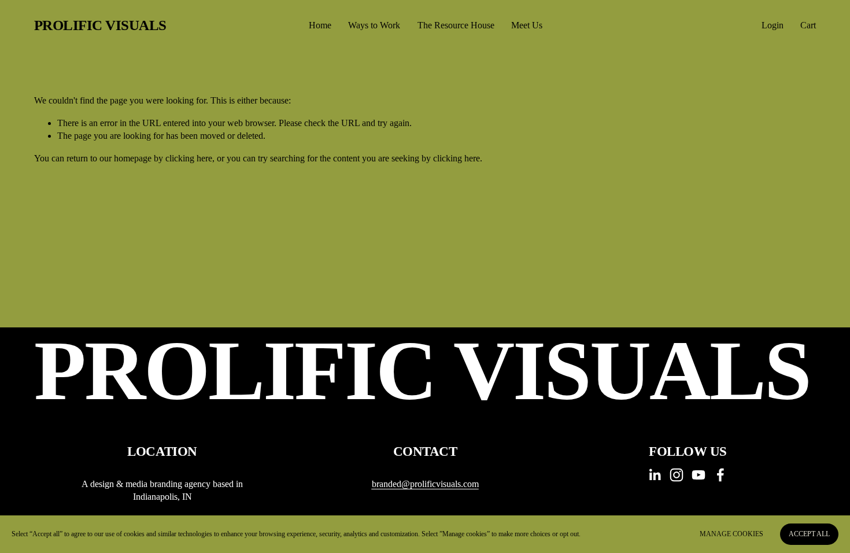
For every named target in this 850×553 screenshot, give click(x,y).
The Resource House (455, 25)
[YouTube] (698, 475)
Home (320, 25)
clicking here (188, 158)
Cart (808, 25)
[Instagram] (676, 475)
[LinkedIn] (654, 475)
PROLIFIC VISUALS (100, 25)
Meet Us (526, 25)
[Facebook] (720, 475)
